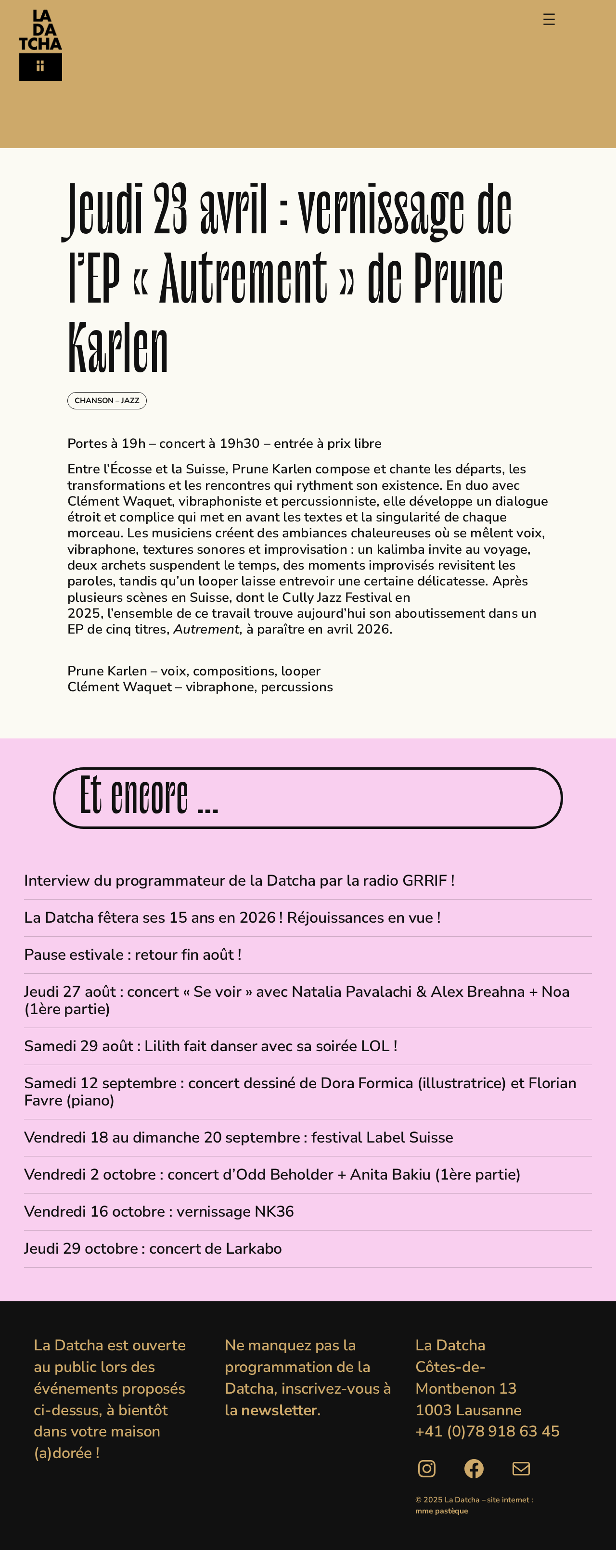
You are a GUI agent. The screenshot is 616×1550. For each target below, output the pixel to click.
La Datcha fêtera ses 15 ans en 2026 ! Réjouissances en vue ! (232, 918)
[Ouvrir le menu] (549, 19)
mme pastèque (441, 1511)
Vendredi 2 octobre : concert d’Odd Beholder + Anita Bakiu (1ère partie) (272, 1174)
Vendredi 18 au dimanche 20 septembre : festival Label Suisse (238, 1137)
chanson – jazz (107, 400)
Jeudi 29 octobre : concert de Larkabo (153, 1249)
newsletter (279, 1410)
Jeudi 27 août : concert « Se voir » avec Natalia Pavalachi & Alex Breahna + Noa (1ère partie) (297, 1000)
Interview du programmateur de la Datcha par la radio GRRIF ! (239, 880)
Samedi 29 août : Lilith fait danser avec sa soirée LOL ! (210, 1046)
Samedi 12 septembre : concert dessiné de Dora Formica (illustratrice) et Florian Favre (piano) (300, 1092)
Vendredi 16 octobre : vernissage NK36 (159, 1211)
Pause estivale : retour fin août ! (133, 955)
